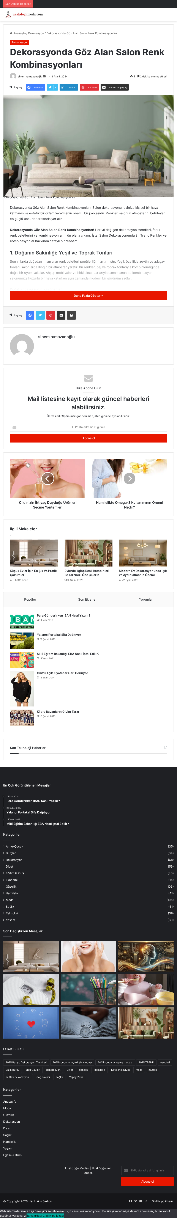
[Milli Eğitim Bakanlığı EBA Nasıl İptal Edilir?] (22, 660)
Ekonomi (11, 880)
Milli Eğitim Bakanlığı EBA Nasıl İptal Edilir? (68, 654)
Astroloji (165, 1062)
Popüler (30, 599)
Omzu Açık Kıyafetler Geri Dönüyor (62, 673)
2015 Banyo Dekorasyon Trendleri (26, 1062)
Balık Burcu (12, 1069)
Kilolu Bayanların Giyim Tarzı (58, 711)
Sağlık (10, 906)
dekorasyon (53, 1069)
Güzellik (11, 886)
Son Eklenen (87, 599)
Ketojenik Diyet (120, 1069)
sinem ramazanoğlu (30, 76)
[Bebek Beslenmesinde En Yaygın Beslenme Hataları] (146, 990)
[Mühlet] (23, 14)
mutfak (153, 1069)
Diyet (9, 866)
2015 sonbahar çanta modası (115, 1062)
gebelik (83, 1069)
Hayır (39, 1215)
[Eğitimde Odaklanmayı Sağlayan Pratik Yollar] (88, 990)
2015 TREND (146, 1062)
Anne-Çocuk (14, 846)
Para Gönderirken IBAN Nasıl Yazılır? (63, 615)
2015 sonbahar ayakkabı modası (72, 1062)
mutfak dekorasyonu (18, 1077)
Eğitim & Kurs (15, 873)
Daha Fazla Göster (87, 295)
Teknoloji (12, 913)
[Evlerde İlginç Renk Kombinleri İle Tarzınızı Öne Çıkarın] (89, 553)
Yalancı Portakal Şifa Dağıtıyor (59, 634)
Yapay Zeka (76, 1077)
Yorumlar (146, 599)
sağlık (59, 1077)
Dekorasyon (36, 33)
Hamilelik (12, 893)
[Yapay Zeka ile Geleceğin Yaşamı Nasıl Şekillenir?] (146, 956)
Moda (10, 900)
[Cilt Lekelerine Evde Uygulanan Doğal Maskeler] (88, 956)
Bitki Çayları (32, 1069)
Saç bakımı (43, 1077)
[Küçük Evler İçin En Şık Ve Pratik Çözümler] (34, 553)
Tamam (31, 1215)
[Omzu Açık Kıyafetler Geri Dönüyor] (22, 688)
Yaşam (10, 920)
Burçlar (11, 853)
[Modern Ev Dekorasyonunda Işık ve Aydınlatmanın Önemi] (143, 553)
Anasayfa (19, 33)
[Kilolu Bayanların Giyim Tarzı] (22, 717)
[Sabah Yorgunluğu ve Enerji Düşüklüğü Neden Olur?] (88, 1023)
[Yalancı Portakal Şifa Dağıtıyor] (22, 641)
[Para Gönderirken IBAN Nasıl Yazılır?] (22, 621)
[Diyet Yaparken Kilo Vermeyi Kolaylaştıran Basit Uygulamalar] (31, 990)
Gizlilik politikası (162, 1201)
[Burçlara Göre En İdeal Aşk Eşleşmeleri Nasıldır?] (31, 1023)
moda (139, 1069)
